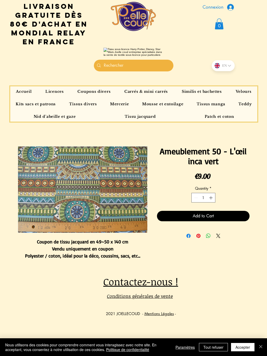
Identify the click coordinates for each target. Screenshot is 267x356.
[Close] (261, 347)
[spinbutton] (203, 197)
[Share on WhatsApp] (208, 236)
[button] (219, 24)
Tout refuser (213, 347)
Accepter (242, 347)
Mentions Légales (159, 313)
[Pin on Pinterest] (198, 236)
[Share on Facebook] (188, 236)
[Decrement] (195, 197)
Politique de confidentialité (127, 349)
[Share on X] (218, 236)
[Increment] (211, 197)
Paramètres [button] (185, 347)
